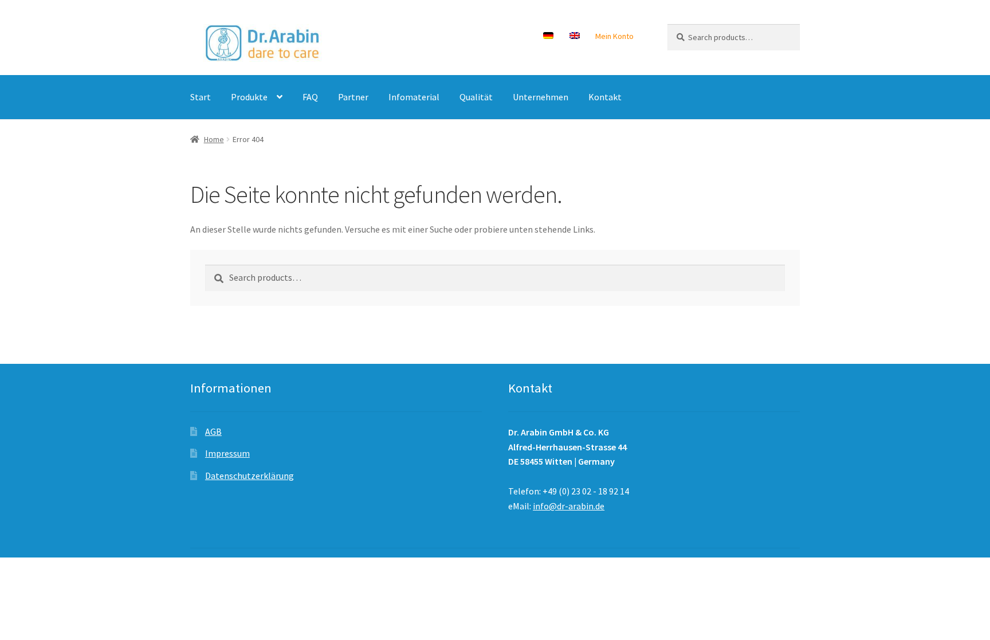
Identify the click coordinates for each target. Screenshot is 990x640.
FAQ (310, 97)
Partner (353, 97)
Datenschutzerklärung (249, 475)
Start (200, 97)
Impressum (227, 453)
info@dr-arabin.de (568, 506)
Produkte (249, 97)
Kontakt (605, 97)
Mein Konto (614, 36)
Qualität (476, 97)
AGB (213, 431)
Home (214, 139)
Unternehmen (540, 97)
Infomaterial (413, 97)
